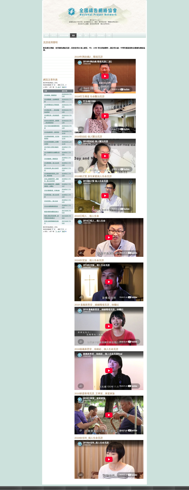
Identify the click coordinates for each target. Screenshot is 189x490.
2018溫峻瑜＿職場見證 (51, 159)
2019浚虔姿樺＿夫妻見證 (51, 132)
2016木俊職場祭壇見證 (51, 206)
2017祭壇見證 (50, 61)
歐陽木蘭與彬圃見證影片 (51, 211)
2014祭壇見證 (50, 70)
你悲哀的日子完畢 (51, 76)
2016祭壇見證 (50, 64)
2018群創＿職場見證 (50, 95)
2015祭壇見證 (50, 67)
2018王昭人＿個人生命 (51, 201)
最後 (63, 87)
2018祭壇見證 (50, 58)
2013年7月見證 (50, 73)
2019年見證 (49, 56)
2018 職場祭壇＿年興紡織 (52, 190)
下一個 (58, 87)
